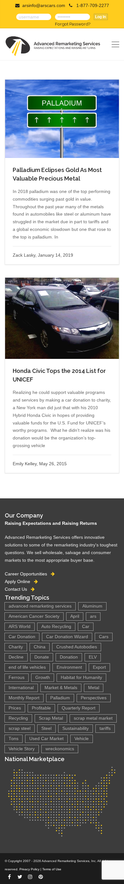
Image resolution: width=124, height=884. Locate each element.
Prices (15, 708)
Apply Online (19, 581)
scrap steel (20, 728)
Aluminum (92, 606)
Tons (13, 738)
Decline (16, 657)
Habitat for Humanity (81, 677)
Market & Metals (61, 687)
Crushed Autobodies (76, 647)
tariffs (105, 728)
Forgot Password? (72, 23)
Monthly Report (24, 697)
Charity (16, 647)
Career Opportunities (28, 573)
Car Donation (22, 636)
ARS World (20, 626)
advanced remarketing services (40, 606)
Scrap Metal (51, 718)
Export (99, 667)
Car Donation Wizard (67, 636)
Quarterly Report (78, 708)
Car (85, 626)
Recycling (18, 718)
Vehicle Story (22, 748)
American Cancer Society (34, 616)
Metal (93, 687)
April (74, 616)
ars (93, 616)
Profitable (41, 708)
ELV (93, 657)
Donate (41, 657)
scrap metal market (93, 718)
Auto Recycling (56, 626)
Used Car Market (46, 738)
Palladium (60, 697)
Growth (42, 677)
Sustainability (75, 728)
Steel (46, 728)
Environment (69, 667)
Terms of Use (51, 869)
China (39, 647)
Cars (103, 636)
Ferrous (16, 677)
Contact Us (18, 589)
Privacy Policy (29, 869)
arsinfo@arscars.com (43, 5)
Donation (69, 657)
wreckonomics (59, 748)
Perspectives (94, 697)
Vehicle (81, 738)
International (21, 687)
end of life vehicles (27, 667)
